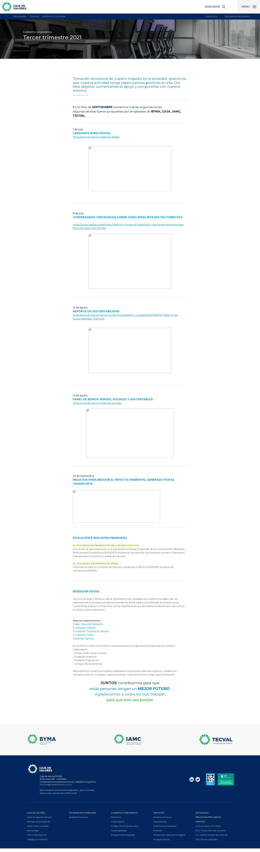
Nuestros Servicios (162, 817)
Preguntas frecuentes (237, 16)
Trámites (200, 821)
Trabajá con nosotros (37, 839)
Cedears (34, 16)
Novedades (20, 16)
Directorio (116, 817)
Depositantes (160, 821)
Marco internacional (36, 835)
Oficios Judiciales (206, 839)
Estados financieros (78, 817)
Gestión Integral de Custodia (211, 835)
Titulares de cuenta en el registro (169, 835)
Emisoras (157, 830)
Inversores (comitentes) (164, 826)
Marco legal (33, 830)
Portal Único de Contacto (210, 830)
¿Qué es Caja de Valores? (39, 817)
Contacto (211, 16)
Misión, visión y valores (37, 826)
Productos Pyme (161, 839)
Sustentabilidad (119, 830)
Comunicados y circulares (208, 826)
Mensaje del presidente (38, 821)
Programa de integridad (123, 835)
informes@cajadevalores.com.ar (56, 784)
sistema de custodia (53, 16)
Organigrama (117, 821)
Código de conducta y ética (125, 826)
